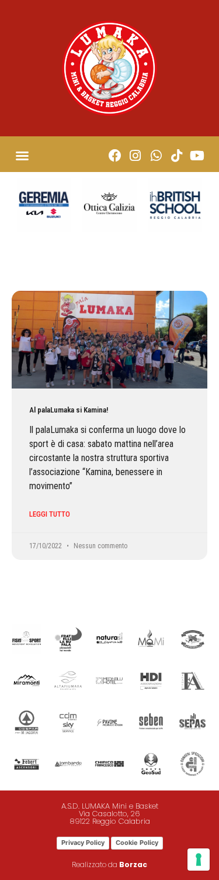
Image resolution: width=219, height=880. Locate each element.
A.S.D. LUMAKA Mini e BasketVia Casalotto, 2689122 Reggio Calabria (109, 813)
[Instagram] (135, 155)
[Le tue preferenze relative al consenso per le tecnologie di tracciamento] (198, 859)
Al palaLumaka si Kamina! (68, 409)
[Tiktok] (176, 155)
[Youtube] (197, 155)
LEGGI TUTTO (49, 514)
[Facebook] (115, 155)
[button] (22, 155)
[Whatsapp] (155, 155)
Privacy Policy (83, 842)
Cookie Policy (137, 842)
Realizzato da (109, 864)
